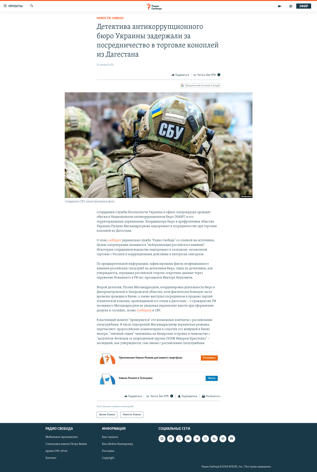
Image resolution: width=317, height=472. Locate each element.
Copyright (108, 458)
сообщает (114, 240)
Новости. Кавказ (110, 18)
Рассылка (108, 451)
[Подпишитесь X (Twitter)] (179, 438)
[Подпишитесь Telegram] (196, 438)
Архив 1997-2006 (56, 451)
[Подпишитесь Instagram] (205, 438)
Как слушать (110, 437)
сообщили (144, 310)
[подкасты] (290, 6)
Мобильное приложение (61, 437)
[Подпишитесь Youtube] (188, 438)
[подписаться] (231, 438)
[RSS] (214, 438)
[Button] (180, 75)
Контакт (50, 458)
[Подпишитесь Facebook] (170, 438)
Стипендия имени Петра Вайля (66, 444)
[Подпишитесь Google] (161, 438)
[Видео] (279, 6)
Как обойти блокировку (117, 444)
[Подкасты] (222, 438)
